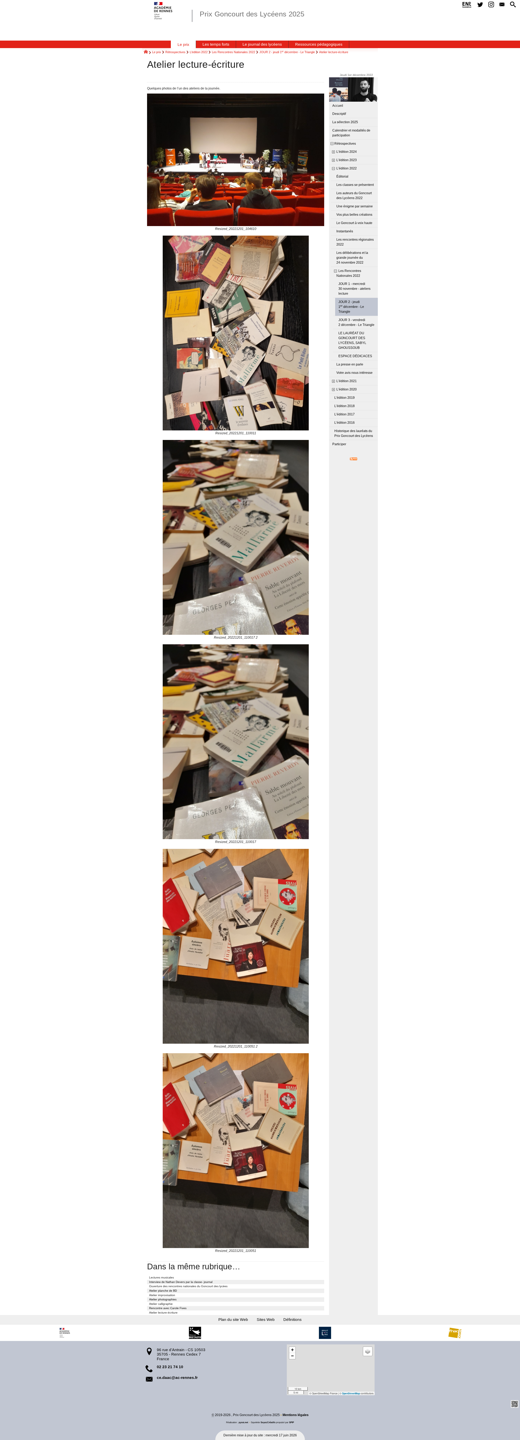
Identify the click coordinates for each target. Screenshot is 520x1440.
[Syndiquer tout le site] (354, 458)
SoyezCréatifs (268, 1422)
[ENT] (467, 5)
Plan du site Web (233, 1319)
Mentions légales (296, 1415)
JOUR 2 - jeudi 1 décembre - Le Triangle (287, 52)
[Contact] (502, 5)
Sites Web (266, 1319)
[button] (512, 5)
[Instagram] (491, 5)
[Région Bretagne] (195, 1333)
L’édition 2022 (199, 52)
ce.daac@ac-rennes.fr (177, 1377)
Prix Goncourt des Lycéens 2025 (252, 14)
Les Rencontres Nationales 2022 (233, 52)
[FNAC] (455, 1333)
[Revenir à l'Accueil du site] (147, 52)
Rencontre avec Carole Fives (167, 1308)
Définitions (292, 1319)
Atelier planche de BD (163, 1290)
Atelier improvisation (162, 1295)
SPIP (291, 1422)
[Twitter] (480, 5)
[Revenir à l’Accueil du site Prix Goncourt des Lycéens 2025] (163, 10)
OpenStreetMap (351, 1393)
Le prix (156, 52)
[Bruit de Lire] (325, 1333)
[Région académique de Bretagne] (65, 1333)
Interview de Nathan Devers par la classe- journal (180, 1282)
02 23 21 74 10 (170, 1367)
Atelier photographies (163, 1299)
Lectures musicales (161, 1277)
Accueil (337, 105)
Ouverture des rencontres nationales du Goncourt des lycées (188, 1286)
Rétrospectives (175, 52)
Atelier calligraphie (161, 1303)
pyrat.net (243, 1422)
